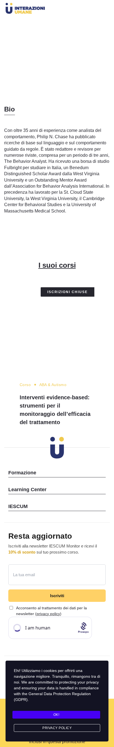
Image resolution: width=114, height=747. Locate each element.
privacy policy (48, 614)
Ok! (56, 715)
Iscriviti (57, 595)
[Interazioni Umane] (46, 9)
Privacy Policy (57, 728)
